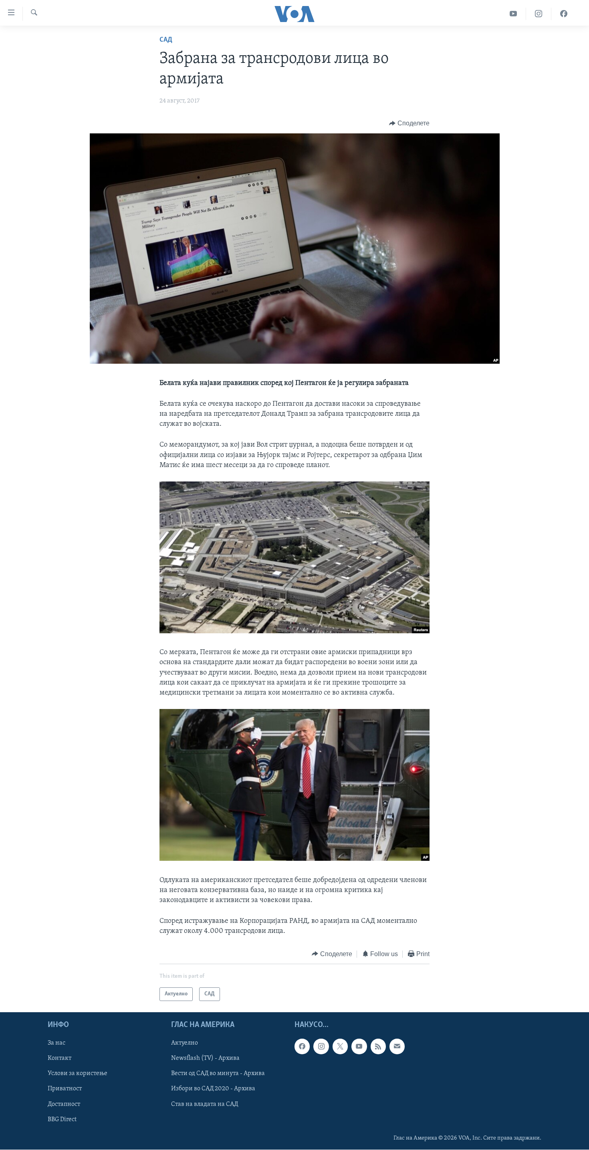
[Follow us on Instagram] (321, 1046)
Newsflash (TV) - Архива (205, 1058)
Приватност (65, 1089)
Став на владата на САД (204, 1104)
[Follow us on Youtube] (359, 1046)
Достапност (64, 1104)
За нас (56, 1043)
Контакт (59, 1058)
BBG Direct (62, 1119)
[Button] (409, 123)
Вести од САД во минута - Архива (218, 1073)
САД (165, 40)
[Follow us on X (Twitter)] (340, 1046)
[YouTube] (513, 14)
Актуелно (184, 1043)
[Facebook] (563, 14)
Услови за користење (77, 1073)
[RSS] (378, 1046)
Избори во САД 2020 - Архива (213, 1089)
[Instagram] (538, 14)
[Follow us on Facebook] (302, 1046)
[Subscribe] (397, 1046)
